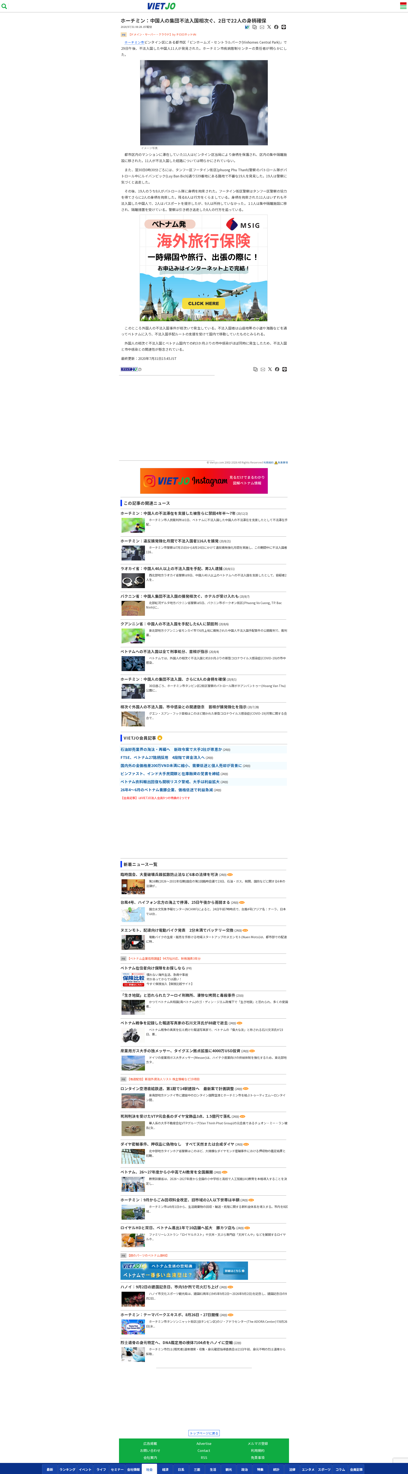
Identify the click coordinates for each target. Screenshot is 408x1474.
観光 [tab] (228, 1469)
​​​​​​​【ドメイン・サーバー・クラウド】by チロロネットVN (162, 34)
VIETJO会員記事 (140, 738)
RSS (204, 1457)
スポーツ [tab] (324, 1469)
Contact (204, 1450)
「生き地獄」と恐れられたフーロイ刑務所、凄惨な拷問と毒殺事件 (177, 995)
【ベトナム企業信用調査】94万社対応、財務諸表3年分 (164, 958)
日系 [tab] (181, 1469)
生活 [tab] (213, 1469)
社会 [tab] (149, 1469)
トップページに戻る (204, 1433)
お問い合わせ (150, 1450)
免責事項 (283, 462)
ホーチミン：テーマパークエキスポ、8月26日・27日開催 (169, 1314)
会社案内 (150, 1457)
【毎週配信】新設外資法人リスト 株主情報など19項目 (163, 1079)
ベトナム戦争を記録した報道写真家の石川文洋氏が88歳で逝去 (174, 1022)
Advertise (204, 1443)
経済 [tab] (165, 1469)
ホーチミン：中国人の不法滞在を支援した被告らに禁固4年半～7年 (178, 513)
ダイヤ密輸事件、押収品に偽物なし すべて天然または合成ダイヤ (177, 1144)
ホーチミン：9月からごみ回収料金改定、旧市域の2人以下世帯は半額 (179, 1199)
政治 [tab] (244, 1469)
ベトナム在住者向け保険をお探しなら (152, 968)
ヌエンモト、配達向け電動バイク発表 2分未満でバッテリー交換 (177, 930)
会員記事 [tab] (356, 1469)
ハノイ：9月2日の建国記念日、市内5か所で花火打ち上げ (169, 1286)
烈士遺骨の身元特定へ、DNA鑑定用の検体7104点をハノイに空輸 (176, 1342)
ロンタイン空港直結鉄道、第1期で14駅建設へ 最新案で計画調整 (177, 1088)
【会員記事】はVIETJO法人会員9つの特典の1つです (155, 798)
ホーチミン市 (134, 42)
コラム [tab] (340, 1469)
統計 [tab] (276, 1469)
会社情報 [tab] (133, 1469)
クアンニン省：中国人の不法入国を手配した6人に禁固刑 (169, 623)
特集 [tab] (260, 1469)
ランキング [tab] (67, 1469)
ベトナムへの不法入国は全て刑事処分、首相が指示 (164, 651)
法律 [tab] (292, 1469)
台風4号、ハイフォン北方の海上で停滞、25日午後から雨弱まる (175, 902)
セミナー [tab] (117, 1469)
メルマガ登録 (258, 1443)
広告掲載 (150, 1443)
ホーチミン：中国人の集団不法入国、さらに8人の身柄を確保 (173, 679)
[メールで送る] (262, 26)
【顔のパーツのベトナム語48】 (148, 1255)
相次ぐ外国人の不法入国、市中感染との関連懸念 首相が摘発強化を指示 (183, 706)
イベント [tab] (85, 1469)
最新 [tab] (50, 1469)
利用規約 (269, 462)
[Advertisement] (168, 418)
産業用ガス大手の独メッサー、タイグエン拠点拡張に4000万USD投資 (180, 1050)
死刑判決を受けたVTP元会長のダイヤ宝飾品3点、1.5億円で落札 (175, 1116)
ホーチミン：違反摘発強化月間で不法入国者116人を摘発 (169, 540)
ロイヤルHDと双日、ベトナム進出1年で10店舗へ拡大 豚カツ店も (177, 1227)
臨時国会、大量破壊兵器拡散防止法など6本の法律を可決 (169, 874)
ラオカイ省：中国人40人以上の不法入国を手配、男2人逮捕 (171, 568)
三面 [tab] (197, 1469)
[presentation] (50, 1469)
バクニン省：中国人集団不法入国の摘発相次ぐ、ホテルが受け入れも (179, 596)
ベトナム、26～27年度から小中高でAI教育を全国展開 (166, 1172)
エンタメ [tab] (308, 1469)
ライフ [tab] (101, 1469)
